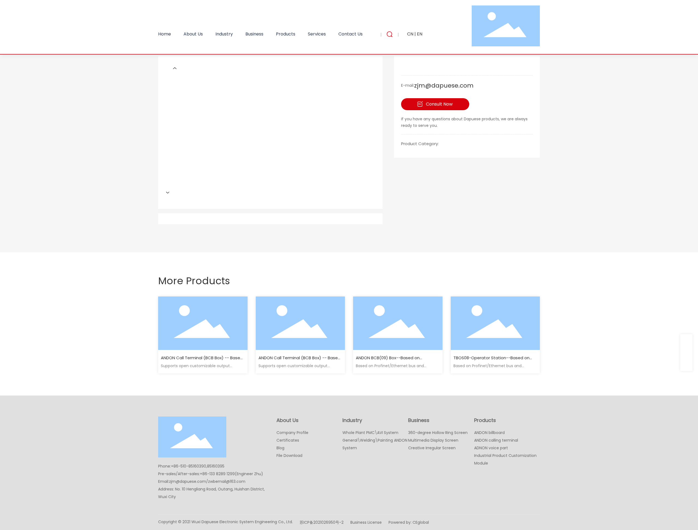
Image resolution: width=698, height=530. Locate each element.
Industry (352, 420)
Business (418, 420)
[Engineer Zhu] (686, 365)
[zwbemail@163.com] (686, 352)
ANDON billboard (489, 432)
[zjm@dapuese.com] (686, 340)
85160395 (215, 466)
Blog (280, 448)
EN (419, 34)
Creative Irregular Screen (432, 448)
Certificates (287, 440)
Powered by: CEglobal (409, 522)
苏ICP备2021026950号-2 (322, 522)
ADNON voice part (491, 448)
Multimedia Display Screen (433, 440)
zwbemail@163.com (226, 481)
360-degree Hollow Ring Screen (438, 432)
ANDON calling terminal (496, 440)
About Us (287, 420)
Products (485, 420)
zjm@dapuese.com (444, 85)
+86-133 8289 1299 (217, 474)
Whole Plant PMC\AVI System (370, 432)
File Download (289, 455)
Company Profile (292, 432)
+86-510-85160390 (188, 466)
